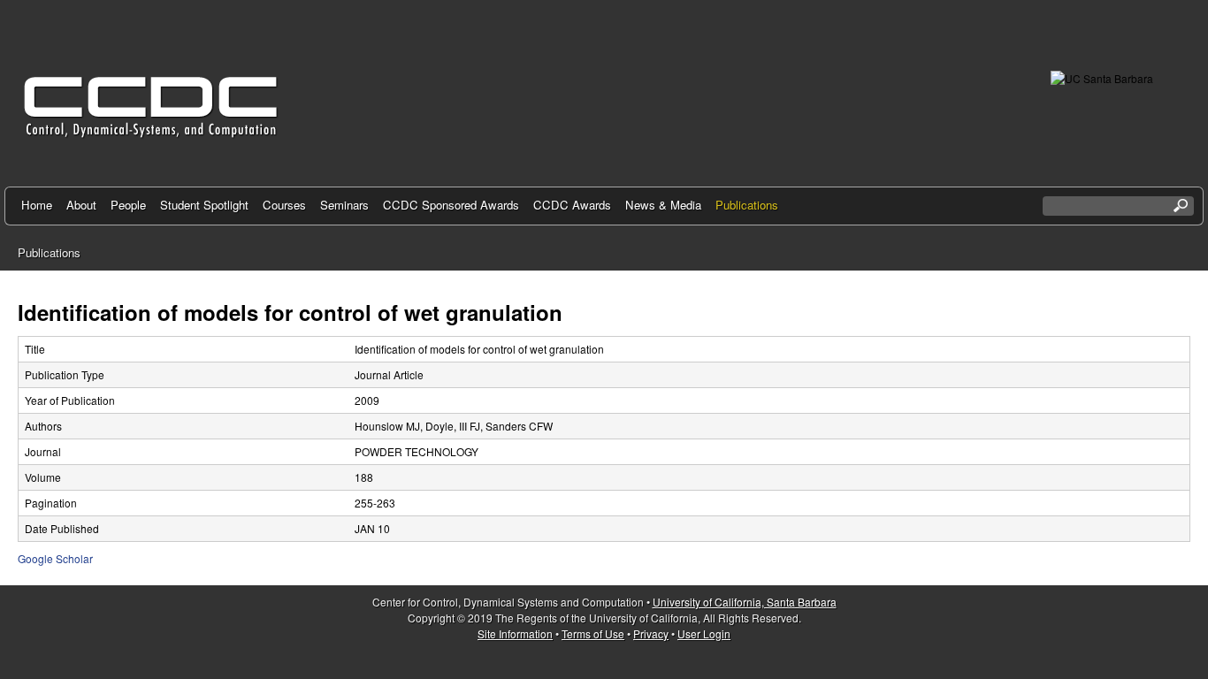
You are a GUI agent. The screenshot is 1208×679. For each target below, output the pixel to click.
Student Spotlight (204, 204)
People (128, 204)
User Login (703, 633)
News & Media (663, 204)
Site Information (515, 633)
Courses (284, 204)
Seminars (344, 204)
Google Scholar (55, 558)
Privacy (651, 633)
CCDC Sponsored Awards (451, 204)
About (81, 204)
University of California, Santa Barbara (745, 601)
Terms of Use (593, 633)
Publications (746, 204)
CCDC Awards (572, 204)
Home (36, 204)
